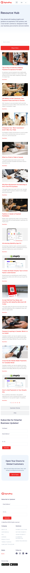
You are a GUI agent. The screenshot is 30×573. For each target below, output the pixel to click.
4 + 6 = (4, 441)
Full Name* (4, 428)
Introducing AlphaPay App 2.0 (11, 243)
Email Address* (6, 434)
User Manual (5, 532)
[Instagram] (20, 553)
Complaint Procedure (7, 544)
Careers (3, 537)
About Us (4, 529)
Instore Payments (21, 532)
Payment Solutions (21, 529)
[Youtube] (26, 553)
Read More (4, 79)
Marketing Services (21, 541)
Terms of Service (6, 542)
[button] (16, 2)
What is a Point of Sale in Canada (12, 157)
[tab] (15, 48)
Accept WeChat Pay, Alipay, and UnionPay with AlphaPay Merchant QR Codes (14, 302)
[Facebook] (17, 553)
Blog (2, 553)
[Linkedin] (23, 553)
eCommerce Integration (19, 537)
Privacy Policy (5, 539)
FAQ (2, 534)
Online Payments (20, 534)
